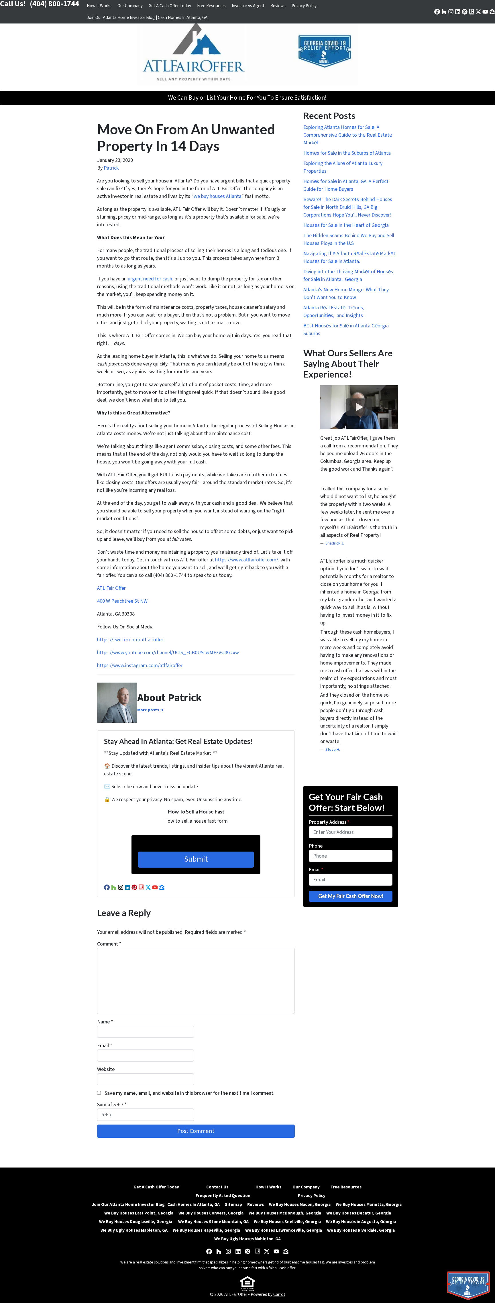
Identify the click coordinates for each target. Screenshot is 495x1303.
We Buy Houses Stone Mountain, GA (213, 1222)
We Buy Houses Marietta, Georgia (369, 1204)
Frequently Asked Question (223, 1195)
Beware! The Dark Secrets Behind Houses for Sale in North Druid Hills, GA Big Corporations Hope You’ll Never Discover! (347, 207)
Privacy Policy (304, 6)
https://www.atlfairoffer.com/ (246, 559)
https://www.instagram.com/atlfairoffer (139, 665)
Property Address (329, 822)
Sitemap (233, 1204)
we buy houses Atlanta (217, 196)
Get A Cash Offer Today (170, 6)
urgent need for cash (150, 278)
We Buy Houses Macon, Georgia (300, 1204)
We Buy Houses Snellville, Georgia (287, 1222)
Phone (316, 846)
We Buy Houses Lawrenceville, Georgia (283, 1230)
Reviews (278, 6)
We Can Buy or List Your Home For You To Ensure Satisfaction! (247, 97)
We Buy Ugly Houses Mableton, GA (134, 1230)
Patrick (111, 168)
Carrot (279, 1294)
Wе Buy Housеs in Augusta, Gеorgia (361, 1222)
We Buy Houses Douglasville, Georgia (136, 1222)
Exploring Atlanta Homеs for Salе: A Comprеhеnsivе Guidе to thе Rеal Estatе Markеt (347, 135)
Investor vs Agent (248, 6)
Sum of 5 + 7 (112, 1104)
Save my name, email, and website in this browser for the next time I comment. (189, 1093)
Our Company (130, 6)
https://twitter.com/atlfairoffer (130, 639)
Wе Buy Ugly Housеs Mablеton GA (247, 1239)
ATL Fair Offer (111, 588)
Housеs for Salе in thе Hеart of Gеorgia (346, 225)
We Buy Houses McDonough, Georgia (285, 1213)
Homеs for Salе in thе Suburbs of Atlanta (347, 153)
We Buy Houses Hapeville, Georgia (206, 1230)
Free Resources (211, 6)
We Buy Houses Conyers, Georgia (210, 1213)
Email (104, 1045)
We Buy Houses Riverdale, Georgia (361, 1230)
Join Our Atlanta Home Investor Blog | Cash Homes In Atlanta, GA (147, 17)
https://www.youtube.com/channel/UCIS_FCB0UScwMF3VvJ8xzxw (168, 652)
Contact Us (217, 1187)
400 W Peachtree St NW (123, 601)
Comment (109, 944)
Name (105, 1021)
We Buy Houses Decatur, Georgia (358, 1213)
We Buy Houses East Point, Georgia (138, 1213)
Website (106, 1069)
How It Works (99, 6)
